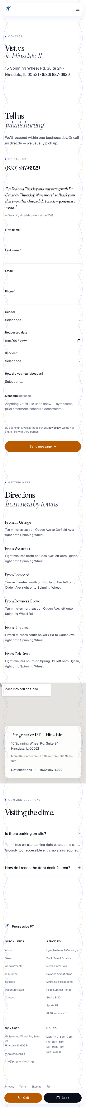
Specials (10, 982)
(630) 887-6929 (56, 74)
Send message (41, 446)
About (9, 950)
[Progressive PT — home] (8, 9)
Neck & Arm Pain (56, 966)
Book (65, 1098)
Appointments (14, 966)
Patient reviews (14, 989)
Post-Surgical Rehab (59, 989)
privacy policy (52, 428)
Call (26, 1098)
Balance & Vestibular (59, 974)
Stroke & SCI (54, 997)
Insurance (11, 974)
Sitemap (37, 1086)
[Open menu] (78, 9)
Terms (23, 1086)
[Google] (48, 1087)
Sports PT (52, 1005)
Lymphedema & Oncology (62, 950)
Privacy (9, 1086)
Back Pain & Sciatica (58, 958)
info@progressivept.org (19, 1061)
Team (8, 958)
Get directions (21, 770)
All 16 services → (56, 1013)
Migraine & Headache (59, 982)
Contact (10, 997)
